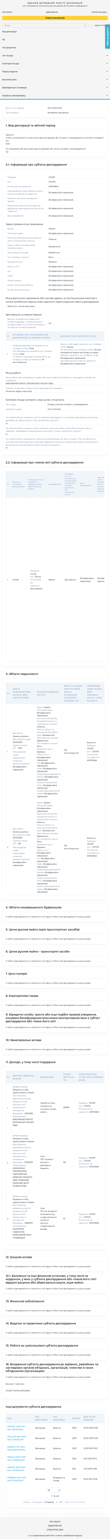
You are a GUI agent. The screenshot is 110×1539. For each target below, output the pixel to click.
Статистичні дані (98, 12)
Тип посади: (7, 55)
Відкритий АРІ (52, 12)
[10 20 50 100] (54, 1490)
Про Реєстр (7, 12)
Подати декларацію (55, 18)
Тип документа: (9, 47)
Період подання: (10, 71)
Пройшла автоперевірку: (14, 95)
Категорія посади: (10, 63)
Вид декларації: (9, 31)
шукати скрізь (101, 25)
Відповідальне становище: (14, 87)
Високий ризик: (9, 79)
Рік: (3, 39)
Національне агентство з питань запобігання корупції (58, 1535)
